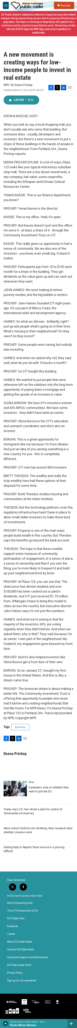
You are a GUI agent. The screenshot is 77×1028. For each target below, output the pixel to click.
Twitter (11, 934)
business (20, 727)
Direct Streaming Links (20, 903)
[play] (5, 1023)
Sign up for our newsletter (22, 980)
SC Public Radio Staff (19, 965)
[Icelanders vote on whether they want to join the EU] (15, 788)
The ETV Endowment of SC (22, 910)
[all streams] (72, 1023)
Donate (66, 5)
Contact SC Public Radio (20, 949)
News (31, 782)
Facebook (12, 926)
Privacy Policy (15, 972)
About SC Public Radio (19, 941)
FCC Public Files (16, 918)
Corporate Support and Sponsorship (27, 957)
